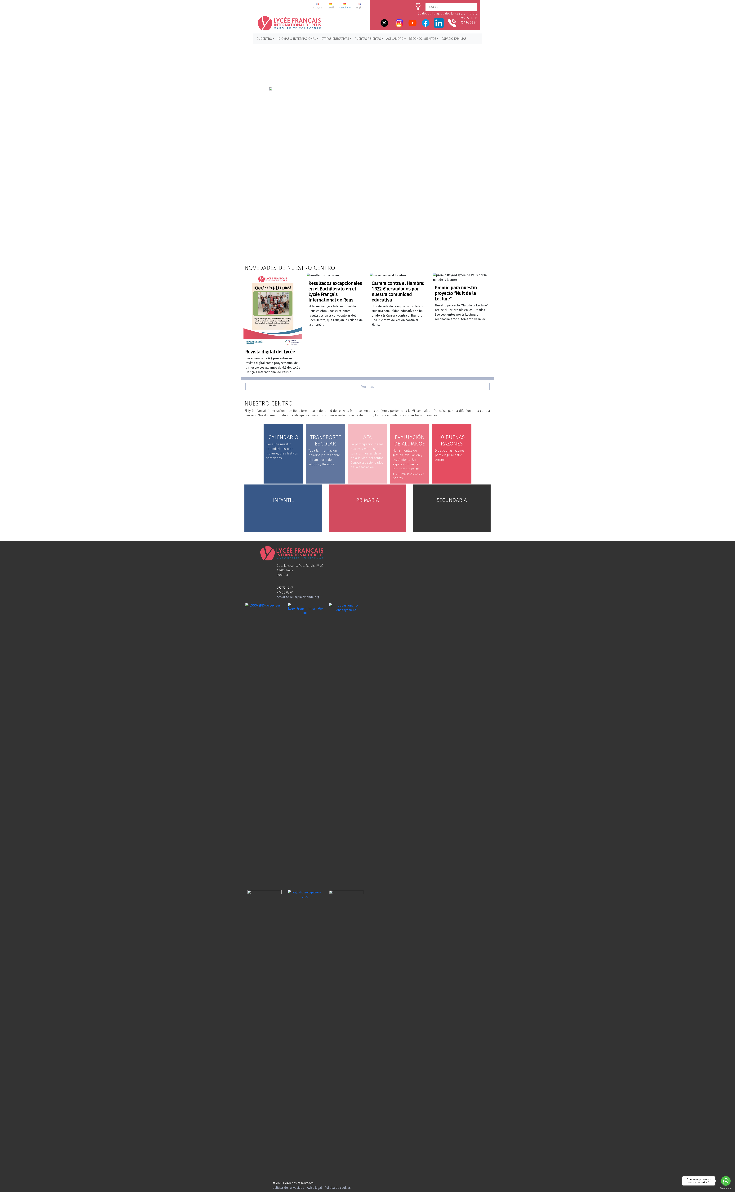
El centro (264, 39)
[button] (367, 157)
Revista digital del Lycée (270, 351)
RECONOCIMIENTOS (422, 39)
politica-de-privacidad (288, 1188)
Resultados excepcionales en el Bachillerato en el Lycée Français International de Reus (335, 291)
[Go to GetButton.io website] (726, 1188)
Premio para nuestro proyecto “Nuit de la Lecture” (456, 293)
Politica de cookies (337, 1188)
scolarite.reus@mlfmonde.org (298, 597)
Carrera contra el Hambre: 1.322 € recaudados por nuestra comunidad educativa (398, 291)
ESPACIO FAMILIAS (454, 39)
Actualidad (394, 39)
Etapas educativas (335, 39)
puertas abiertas (367, 39)
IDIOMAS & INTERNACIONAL (296, 39)
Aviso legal (314, 1188)
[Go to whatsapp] (726, 1181)
